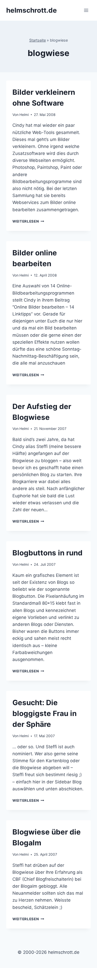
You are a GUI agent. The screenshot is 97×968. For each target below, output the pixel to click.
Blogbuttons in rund (47, 552)
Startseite (37, 40)
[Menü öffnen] (86, 10)
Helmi (24, 115)
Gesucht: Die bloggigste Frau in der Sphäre (44, 713)
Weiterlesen (28, 221)
